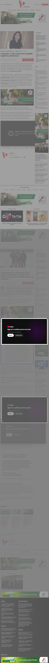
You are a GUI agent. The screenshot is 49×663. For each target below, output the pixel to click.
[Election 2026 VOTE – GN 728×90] (24, 662)
